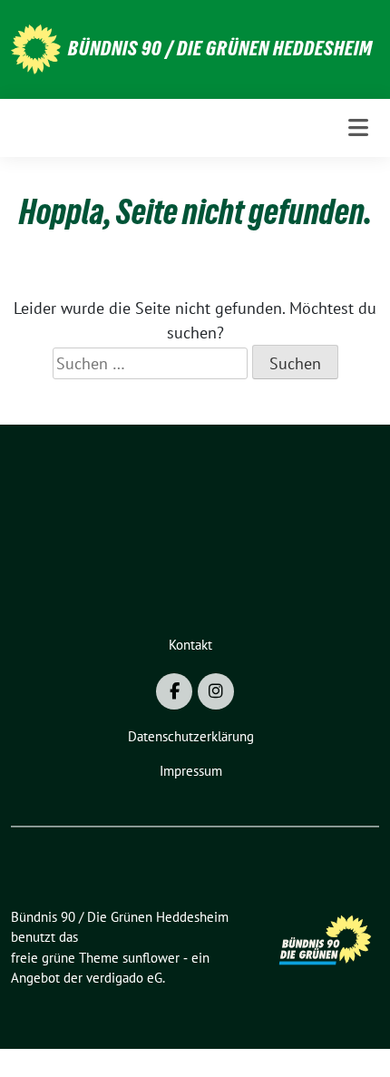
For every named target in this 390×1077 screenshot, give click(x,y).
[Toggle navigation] (358, 127)
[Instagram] (216, 691)
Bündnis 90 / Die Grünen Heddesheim (220, 48)
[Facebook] (174, 691)
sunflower (151, 957)
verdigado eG (124, 977)
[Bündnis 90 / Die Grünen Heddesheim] (36, 47)
